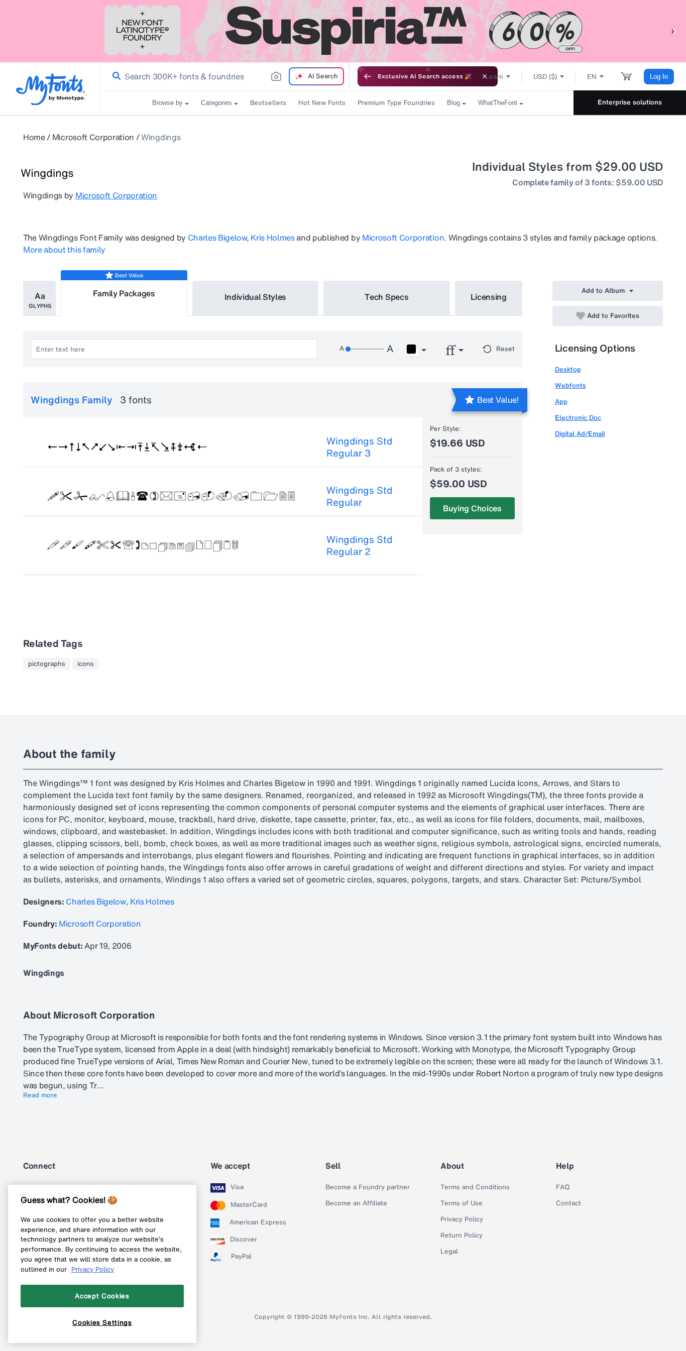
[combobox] (225, 76)
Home (34, 137)
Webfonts (570, 385)
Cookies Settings (102, 1322)
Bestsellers (268, 102)
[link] (114, 76)
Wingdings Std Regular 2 (359, 545)
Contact (568, 1203)
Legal (449, 1252)
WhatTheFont (497, 102)
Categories (216, 102)
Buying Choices (472, 508)
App (561, 401)
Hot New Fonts (322, 102)
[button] (673, 31)
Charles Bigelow (217, 238)
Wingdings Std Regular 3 (359, 447)
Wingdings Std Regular (359, 496)
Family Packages (124, 293)
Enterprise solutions (630, 102)
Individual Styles (255, 297)
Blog (453, 102)
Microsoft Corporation (93, 137)
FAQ (562, 1187)
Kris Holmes (272, 238)
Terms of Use (461, 1203)
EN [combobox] (592, 76)
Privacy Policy (461, 1219)
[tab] (39, 298)
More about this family (64, 250)
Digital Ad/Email (580, 433)
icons (85, 664)
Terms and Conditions (475, 1187)
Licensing (489, 297)
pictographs (46, 664)
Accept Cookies (102, 1296)
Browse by (167, 102)
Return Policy (461, 1235)
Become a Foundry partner (367, 1187)
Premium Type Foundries (396, 102)
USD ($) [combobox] (545, 76)
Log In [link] (659, 76)
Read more (40, 1095)
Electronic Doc (578, 417)
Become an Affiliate (356, 1203)
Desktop (568, 369)
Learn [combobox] (494, 76)
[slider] (365, 349)
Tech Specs (386, 297)
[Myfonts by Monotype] (50, 89)
